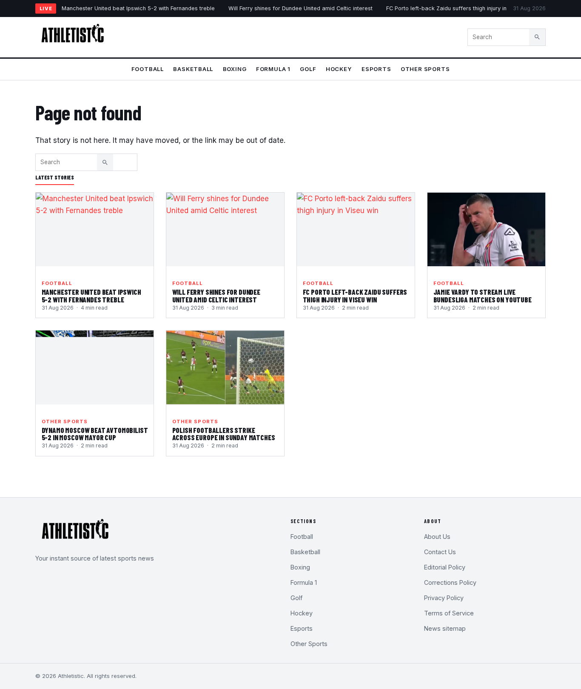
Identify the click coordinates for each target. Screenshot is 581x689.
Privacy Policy (444, 597)
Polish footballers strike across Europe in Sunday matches (223, 434)
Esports (376, 68)
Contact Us (440, 551)
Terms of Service (449, 613)
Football (147, 68)
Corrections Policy (450, 582)
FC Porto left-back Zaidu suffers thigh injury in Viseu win (459, 8)
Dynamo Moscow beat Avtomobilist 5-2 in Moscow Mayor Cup (95, 434)
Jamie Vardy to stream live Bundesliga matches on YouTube (482, 296)
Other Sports (425, 68)
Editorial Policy (444, 567)
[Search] (537, 37)
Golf (308, 68)
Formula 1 (273, 68)
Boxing (235, 68)
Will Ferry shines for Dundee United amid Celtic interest (300, 8)
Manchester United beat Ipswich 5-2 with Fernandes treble (138, 8)
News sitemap (445, 628)
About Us (437, 536)
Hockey (339, 68)
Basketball (193, 68)
